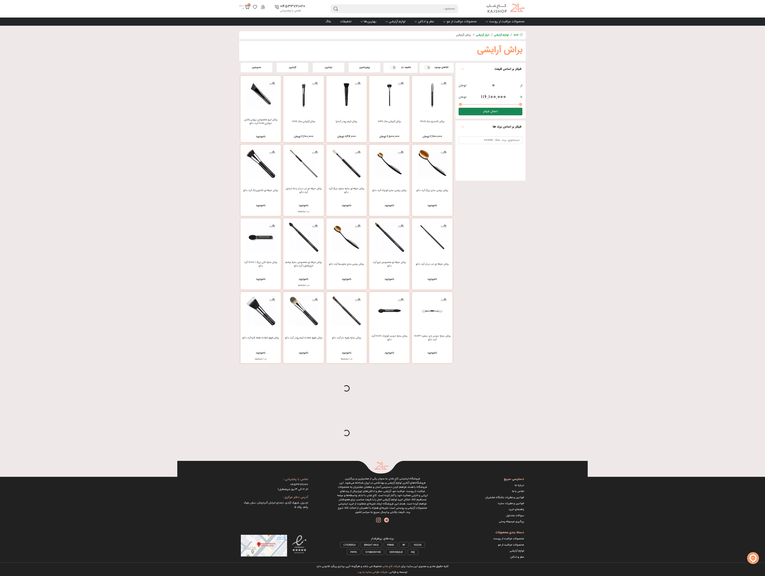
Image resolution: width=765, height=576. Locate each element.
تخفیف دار (406, 67)
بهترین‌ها (370, 21)
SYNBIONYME (373, 552)
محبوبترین (256, 67)
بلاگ (328, 21)
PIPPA (353, 552)
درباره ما (519, 485)
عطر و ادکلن (426, 21)
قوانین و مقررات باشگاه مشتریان (504, 497)
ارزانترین (328, 67)
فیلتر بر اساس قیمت (508, 69)
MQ (413, 552)
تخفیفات (346, 21)
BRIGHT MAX (371, 545)
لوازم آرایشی (397, 21)
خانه (516, 35)
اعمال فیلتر (490, 111)
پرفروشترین (364, 67)
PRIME (390, 545)
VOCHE (418, 545)
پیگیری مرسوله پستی (511, 521)
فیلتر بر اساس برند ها (507, 126)
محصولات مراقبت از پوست (507, 21)
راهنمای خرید (516, 509)
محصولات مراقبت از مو (462, 21)
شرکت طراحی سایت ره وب (372, 572)
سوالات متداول (515, 515)
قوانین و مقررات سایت (511, 503)
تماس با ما (518, 491)
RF (403, 545)
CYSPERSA (349, 545)
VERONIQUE (396, 552)
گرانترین (292, 67)
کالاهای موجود (441, 67)
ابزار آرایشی (482, 35)
